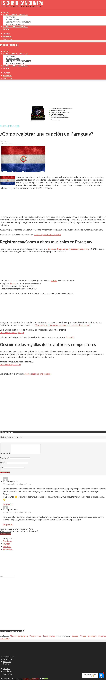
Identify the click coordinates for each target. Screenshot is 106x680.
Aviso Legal (7, 659)
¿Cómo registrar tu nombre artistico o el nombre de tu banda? (62, 325)
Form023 (70, 337)
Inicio (6, 51)
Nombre (4, 458)
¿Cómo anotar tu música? (18, 22)
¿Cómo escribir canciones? (15, 26)
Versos (83, 636)
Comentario (5, 453)
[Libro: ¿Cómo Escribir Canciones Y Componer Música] (53, 121)
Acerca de (7, 661)
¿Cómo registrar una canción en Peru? (17, 529)
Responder (8, 504)
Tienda (6, 29)
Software (10, 17)
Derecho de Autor (9, 126)
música (54, 280)
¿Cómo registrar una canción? (47, 234)
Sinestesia (92, 636)
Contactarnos (8, 657)
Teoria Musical (49, 636)
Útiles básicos (13, 19)
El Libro (6, 664)
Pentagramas (36, 636)
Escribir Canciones (31, 678)
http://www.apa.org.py (10, 364)
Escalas (75, 636)
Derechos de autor (15, 24)
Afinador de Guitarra (19, 636)
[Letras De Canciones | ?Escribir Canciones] (21, 6)
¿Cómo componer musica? (15, 54)
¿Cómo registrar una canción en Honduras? (19, 531)
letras (12, 283)
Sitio (2, 467)
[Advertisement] (28, 12)
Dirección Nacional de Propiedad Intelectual (69, 249)
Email (3, 462)
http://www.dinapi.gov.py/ (12, 332)
